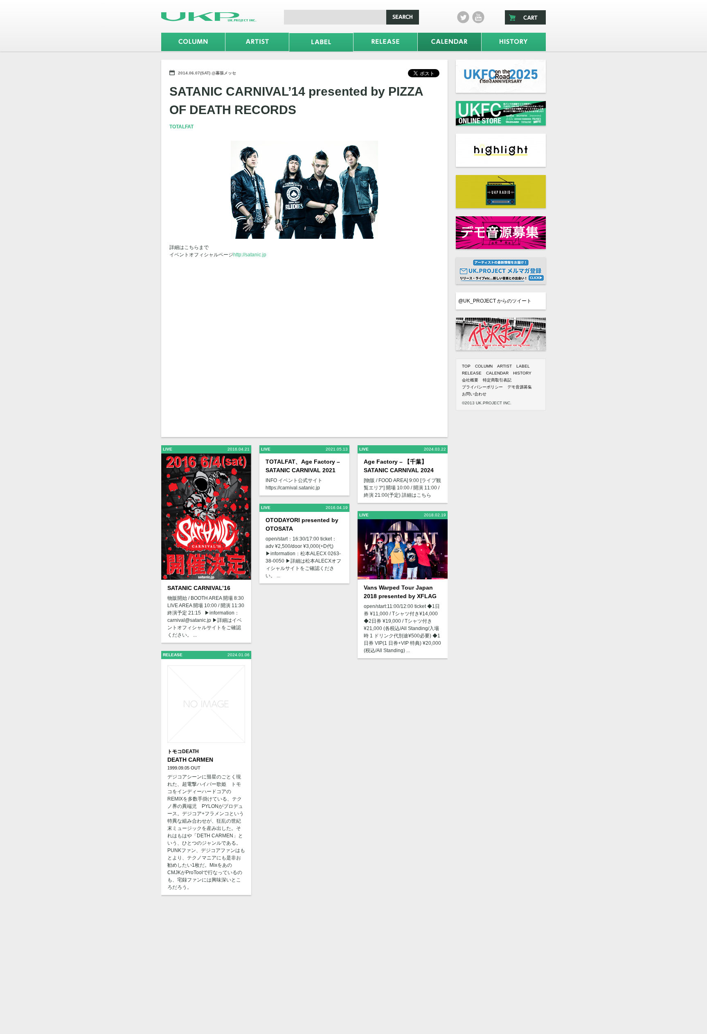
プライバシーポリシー (482, 387)
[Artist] (257, 42)
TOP (466, 366)
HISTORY (522, 373)
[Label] (321, 42)
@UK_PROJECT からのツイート (494, 301)
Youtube (478, 17)
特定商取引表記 (497, 380)
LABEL (523, 366)
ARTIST (504, 366)
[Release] (385, 42)
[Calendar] (450, 42)
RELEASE (472, 373)
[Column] (193, 42)
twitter (463, 17)
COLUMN (484, 366)
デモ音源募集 (519, 387)
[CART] (525, 17)
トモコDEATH (183, 751)
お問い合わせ (474, 394)
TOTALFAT (181, 127)
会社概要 (470, 380)
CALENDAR (497, 373)
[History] (514, 42)
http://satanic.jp (249, 255)
